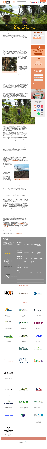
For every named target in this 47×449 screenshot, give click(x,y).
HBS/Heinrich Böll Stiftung (9, 328)
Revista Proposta (19, 272)
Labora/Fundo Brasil (38, 315)
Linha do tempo (26, 244)
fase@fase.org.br (9, 263)
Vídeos (31, 272)
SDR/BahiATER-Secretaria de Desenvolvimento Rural (8, 407)
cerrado (38, 61)
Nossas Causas (19, 250)
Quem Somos (19, 242)
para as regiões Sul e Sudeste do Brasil (12, 160)
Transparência (19, 247)
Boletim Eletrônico (33, 277)
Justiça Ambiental (38, 64)
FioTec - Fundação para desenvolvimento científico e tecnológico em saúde (38, 422)
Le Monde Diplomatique (18, 233)
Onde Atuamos (19, 256)
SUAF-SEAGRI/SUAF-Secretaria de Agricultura (38, 407)
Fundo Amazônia (23, 341)
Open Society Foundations (8, 378)
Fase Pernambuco (20, 260)
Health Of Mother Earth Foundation (23, 329)
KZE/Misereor (38, 328)
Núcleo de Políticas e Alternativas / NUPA (33, 261)
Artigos (25, 277)
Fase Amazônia (19, 258)
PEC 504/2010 (6, 226)
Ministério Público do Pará (38, 395)
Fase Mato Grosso (40, 258)
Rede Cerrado (17, 216)
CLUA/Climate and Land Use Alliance (23, 316)
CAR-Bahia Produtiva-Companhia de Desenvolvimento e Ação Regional (23, 408)
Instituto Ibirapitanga (8, 395)
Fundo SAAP (26, 267)
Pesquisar (37, 37)
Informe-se (19, 275)
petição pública (16, 224)
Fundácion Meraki (38, 366)
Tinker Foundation (38, 341)
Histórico (18, 244)
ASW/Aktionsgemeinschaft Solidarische (8, 316)
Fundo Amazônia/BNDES (23, 395)
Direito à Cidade (19, 252)
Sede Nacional (39, 260)
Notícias (18, 277)
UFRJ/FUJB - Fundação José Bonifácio (8, 435)
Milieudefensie (9, 341)
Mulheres (32, 252)
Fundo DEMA (19, 267)
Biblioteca (25, 272)
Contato (18, 280)
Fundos (18, 265)
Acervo (18, 270)
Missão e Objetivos (33, 244)
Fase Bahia (25, 258)
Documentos (39, 272)
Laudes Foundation (8, 366)
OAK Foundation (23, 366)
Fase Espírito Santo (33, 258)
